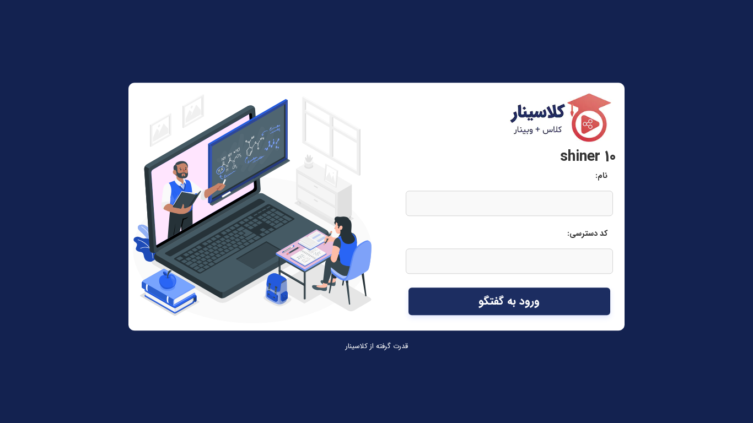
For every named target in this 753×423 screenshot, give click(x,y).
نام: (601, 176)
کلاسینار (357, 346)
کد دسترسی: (587, 234)
